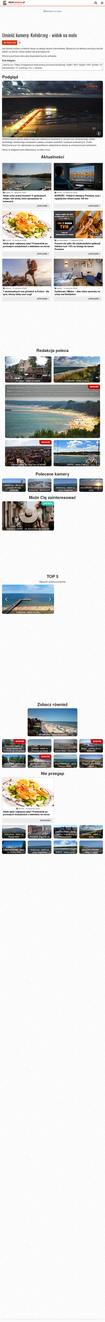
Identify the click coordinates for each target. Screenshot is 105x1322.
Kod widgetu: (9, 60)
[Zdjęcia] (19, 42)
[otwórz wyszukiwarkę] (96, 3)
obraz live (11, 42)
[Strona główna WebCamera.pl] (14, 3)
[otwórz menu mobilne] (102, 3)
